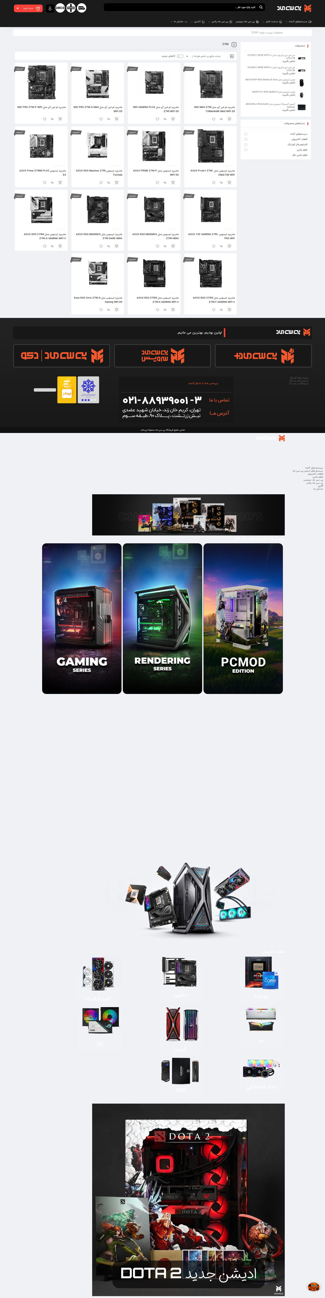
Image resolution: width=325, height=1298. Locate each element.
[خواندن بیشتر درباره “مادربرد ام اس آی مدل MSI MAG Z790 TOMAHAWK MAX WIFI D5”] (229, 119)
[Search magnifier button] (261, 7)
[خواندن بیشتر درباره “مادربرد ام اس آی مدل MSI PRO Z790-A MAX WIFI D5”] (116, 119)
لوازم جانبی (302, 149)
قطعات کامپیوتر (299, 139)
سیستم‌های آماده (298, 134)
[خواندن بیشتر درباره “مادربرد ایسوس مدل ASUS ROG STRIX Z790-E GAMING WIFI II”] (173, 309)
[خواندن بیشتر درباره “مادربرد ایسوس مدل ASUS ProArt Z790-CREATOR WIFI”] (229, 182)
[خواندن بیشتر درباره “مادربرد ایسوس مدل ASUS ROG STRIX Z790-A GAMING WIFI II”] (60, 246)
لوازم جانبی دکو (300, 155)
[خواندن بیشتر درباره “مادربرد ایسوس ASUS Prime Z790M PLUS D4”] (60, 182)
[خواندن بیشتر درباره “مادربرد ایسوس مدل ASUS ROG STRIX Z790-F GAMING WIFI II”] (229, 309)
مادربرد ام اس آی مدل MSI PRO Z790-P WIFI (41, 107)
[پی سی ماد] (294, 8)
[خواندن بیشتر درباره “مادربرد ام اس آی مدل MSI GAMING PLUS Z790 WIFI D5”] (173, 119)
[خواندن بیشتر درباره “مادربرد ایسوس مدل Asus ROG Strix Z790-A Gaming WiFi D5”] (116, 309)
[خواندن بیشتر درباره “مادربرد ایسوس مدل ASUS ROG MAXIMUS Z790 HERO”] (173, 246)
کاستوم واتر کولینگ (297, 144)
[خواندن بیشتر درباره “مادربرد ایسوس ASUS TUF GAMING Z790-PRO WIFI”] (229, 246)
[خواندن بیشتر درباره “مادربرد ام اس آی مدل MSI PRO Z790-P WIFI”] (60, 119)
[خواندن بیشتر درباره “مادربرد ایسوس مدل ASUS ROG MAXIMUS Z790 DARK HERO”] (116, 246)
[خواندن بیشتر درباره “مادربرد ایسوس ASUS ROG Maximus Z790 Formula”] (116, 182)
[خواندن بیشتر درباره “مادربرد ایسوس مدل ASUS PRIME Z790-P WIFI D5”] (173, 182)
